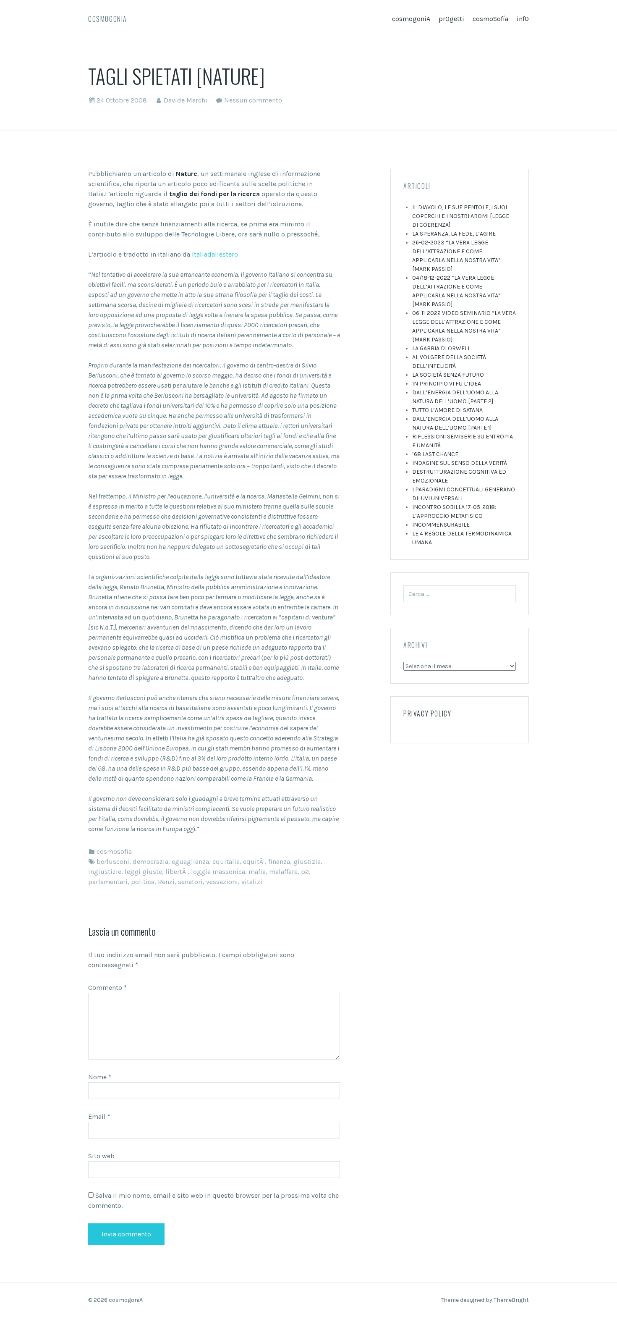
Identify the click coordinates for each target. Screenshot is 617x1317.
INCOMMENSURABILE (441, 524)
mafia (257, 872)
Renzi (166, 882)
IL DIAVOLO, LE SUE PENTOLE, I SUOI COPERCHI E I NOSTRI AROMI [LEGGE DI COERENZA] (460, 216)
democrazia (150, 862)
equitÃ (254, 862)
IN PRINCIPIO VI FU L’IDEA (446, 383)
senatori (190, 882)
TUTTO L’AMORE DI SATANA (447, 410)
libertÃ (176, 872)
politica (142, 882)
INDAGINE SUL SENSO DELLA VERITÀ (459, 463)
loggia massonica (218, 872)
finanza (279, 862)
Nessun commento (253, 100)
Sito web (101, 1156)
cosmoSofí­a (490, 19)
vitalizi (251, 882)
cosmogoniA (107, 19)
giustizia (307, 862)
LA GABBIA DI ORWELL (441, 348)
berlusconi (113, 862)
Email (99, 1116)
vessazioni (222, 882)
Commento (107, 988)
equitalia (226, 862)
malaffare (283, 872)
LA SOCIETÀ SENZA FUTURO (448, 374)
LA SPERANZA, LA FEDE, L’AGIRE (454, 233)
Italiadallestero (215, 254)
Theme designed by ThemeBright (485, 1300)
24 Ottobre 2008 (122, 100)
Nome (99, 1077)
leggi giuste (143, 872)
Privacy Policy (427, 713)
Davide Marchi (185, 100)
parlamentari (108, 882)
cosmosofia (114, 851)
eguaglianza (190, 862)
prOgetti (451, 19)
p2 (305, 872)
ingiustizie (104, 872)
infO (523, 19)
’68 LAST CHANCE (435, 454)
